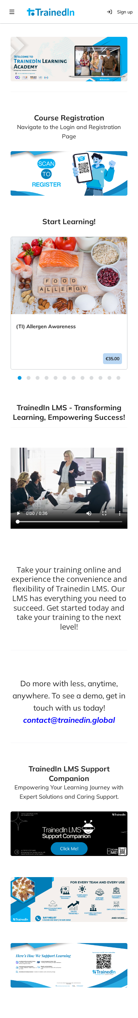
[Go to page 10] (102, 379)
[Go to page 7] (75, 379)
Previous (6, 309)
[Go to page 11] (111, 379)
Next (132, 309)
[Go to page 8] (84, 379)
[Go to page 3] (39, 379)
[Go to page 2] (30, 379)
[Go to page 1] (21, 379)
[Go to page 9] (93, 379)
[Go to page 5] (57, 379)
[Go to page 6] (66, 379)
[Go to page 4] (48, 379)
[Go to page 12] (119, 379)
